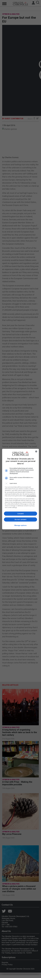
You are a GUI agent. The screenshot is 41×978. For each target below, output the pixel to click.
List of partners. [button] (31, 496)
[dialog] (20, 489)
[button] (20, 483)
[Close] (36, 451)
